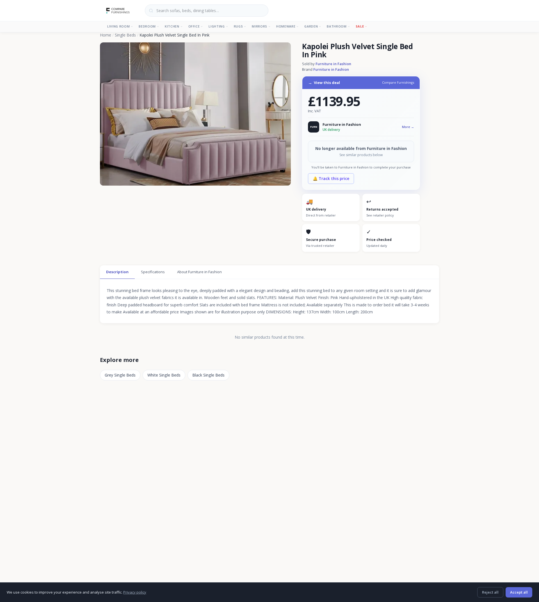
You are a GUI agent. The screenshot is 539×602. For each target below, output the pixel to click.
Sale (360, 26)
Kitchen (172, 26)
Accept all (519, 592)
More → (408, 127)
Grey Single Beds (120, 375)
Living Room (118, 26)
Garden (311, 26)
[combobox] (206, 10)
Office (194, 26)
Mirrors (259, 26)
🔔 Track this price (331, 178)
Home (105, 35)
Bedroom (147, 26)
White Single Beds (164, 375)
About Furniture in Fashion (199, 271)
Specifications (153, 271)
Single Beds (125, 35)
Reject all (490, 592)
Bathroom (336, 26)
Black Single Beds (208, 375)
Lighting (217, 26)
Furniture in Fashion (333, 63)
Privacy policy (134, 592)
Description (117, 271)
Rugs (238, 26)
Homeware (285, 26)
